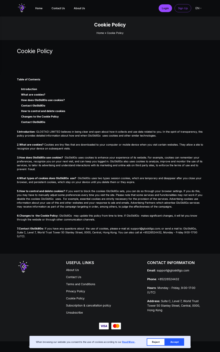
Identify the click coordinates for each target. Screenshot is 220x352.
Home (39, 8)
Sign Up (183, 8)
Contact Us (58, 8)
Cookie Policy (75, 298)
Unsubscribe (74, 312)
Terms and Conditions (80, 284)
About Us (79, 8)
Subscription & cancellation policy (88, 305)
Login (165, 8)
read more (128, 342)
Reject (156, 342)
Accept (174, 342)
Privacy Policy (75, 291)
